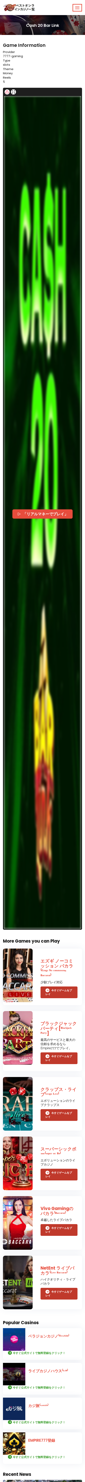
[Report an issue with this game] (7, 91)
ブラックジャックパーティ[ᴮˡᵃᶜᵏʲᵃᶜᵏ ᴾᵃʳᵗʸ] (59, 1028)
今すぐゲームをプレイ (58, 992)
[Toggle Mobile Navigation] (77, 8)
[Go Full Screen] (13, 91)
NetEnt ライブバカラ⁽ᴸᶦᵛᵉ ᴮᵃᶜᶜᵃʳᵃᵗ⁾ (58, 1270)
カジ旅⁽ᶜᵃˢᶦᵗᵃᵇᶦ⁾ (38, 1405)
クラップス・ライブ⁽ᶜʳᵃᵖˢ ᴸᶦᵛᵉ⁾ (59, 1091)
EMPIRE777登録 (41, 1440)
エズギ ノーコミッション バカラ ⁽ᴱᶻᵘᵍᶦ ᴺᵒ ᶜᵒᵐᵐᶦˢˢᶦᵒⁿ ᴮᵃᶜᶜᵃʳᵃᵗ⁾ (57, 968)
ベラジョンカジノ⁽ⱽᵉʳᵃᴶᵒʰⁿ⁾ (48, 1336)
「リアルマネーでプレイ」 (45, 514)
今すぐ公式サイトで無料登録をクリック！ (39, 1353)
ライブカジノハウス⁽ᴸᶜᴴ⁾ (48, 1371)
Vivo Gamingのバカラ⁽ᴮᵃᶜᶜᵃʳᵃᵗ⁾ (57, 1211)
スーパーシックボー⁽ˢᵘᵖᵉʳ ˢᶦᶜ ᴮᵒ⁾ (58, 1151)
